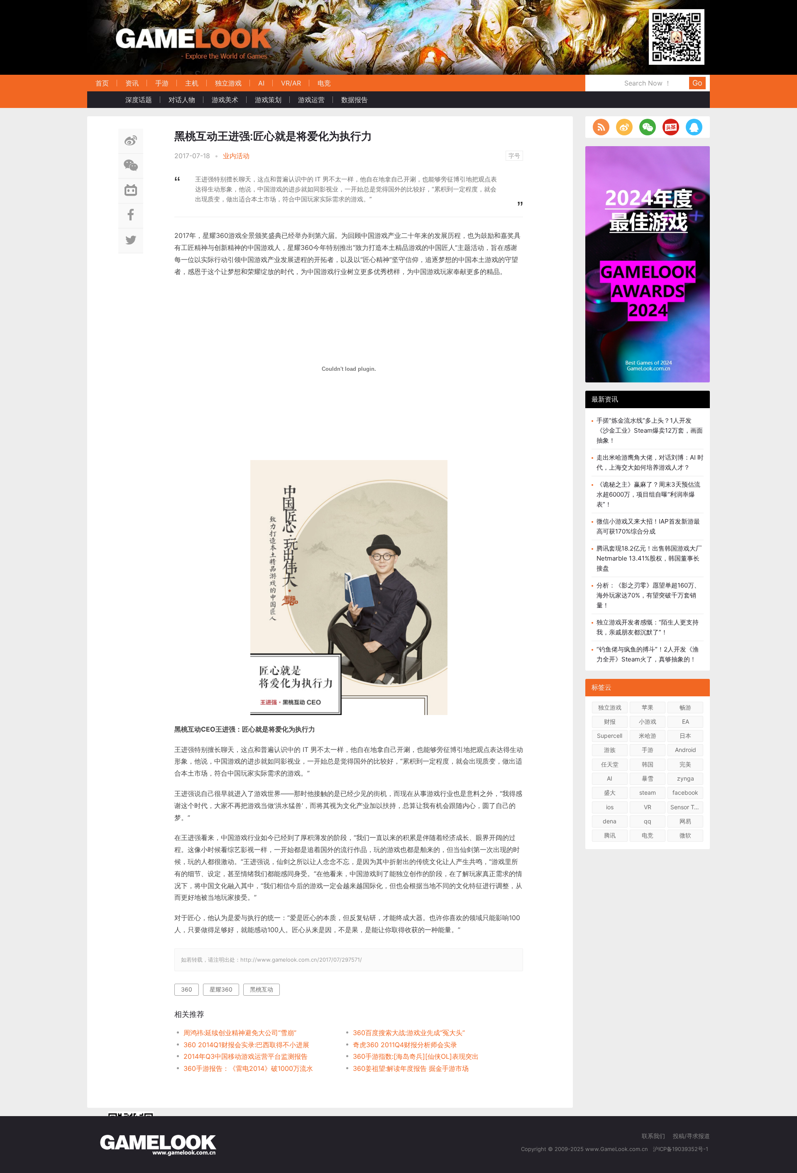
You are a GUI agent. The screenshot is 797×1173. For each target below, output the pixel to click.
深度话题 (138, 100)
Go (697, 82)
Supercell (609, 735)
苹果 (647, 707)
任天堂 (610, 764)
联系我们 (653, 1135)
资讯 (132, 83)
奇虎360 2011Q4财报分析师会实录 (405, 1045)
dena (609, 821)
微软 (685, 835)
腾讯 (610, 835)
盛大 (610, 792)
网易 (685, 821)
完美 (685, 764)
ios (610, 807)
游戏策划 (268, 100)
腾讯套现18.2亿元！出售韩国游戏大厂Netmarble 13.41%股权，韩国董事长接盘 (649, 558)
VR (647, 807)
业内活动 (236, 156)
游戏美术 (225, 100)
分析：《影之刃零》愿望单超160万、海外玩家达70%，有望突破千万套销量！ (648, 595)
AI (261, 83)
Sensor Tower (686, 807)
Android (685, 749)
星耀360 (221, 989)
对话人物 (182, 100)
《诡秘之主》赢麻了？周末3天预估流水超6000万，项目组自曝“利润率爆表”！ (648, 494)
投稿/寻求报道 (691, 1135)
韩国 (647, 764)
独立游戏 (228, 83)
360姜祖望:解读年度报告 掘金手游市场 (411, 1068)
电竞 (324, 83)
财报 (610, 721)
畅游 (685, 707)
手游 (162, 83)
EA (685, 721)
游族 (610, 749)
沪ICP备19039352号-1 (681, 1149)
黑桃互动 (261, 989)
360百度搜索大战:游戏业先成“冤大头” (409, 1033)
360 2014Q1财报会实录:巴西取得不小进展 (246, 1045)
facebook (685, 792)
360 (186, 989)
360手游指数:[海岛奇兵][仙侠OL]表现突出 (416, 1056)
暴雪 (647, 778)
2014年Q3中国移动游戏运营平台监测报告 (245, 1056)
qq (647, 821)
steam (647, 792)
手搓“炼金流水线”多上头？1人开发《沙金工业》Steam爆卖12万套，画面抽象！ (650, 430)
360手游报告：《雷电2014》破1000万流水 (248, 1068)
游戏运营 (311, 100)
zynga (685, 778)
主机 (191, 83)
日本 (685, 735)
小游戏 (647, 721)
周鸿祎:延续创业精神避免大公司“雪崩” (239, 1033)
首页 (102, 83)
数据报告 (354, 100)
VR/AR (291, 83)
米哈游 (647, 735)
